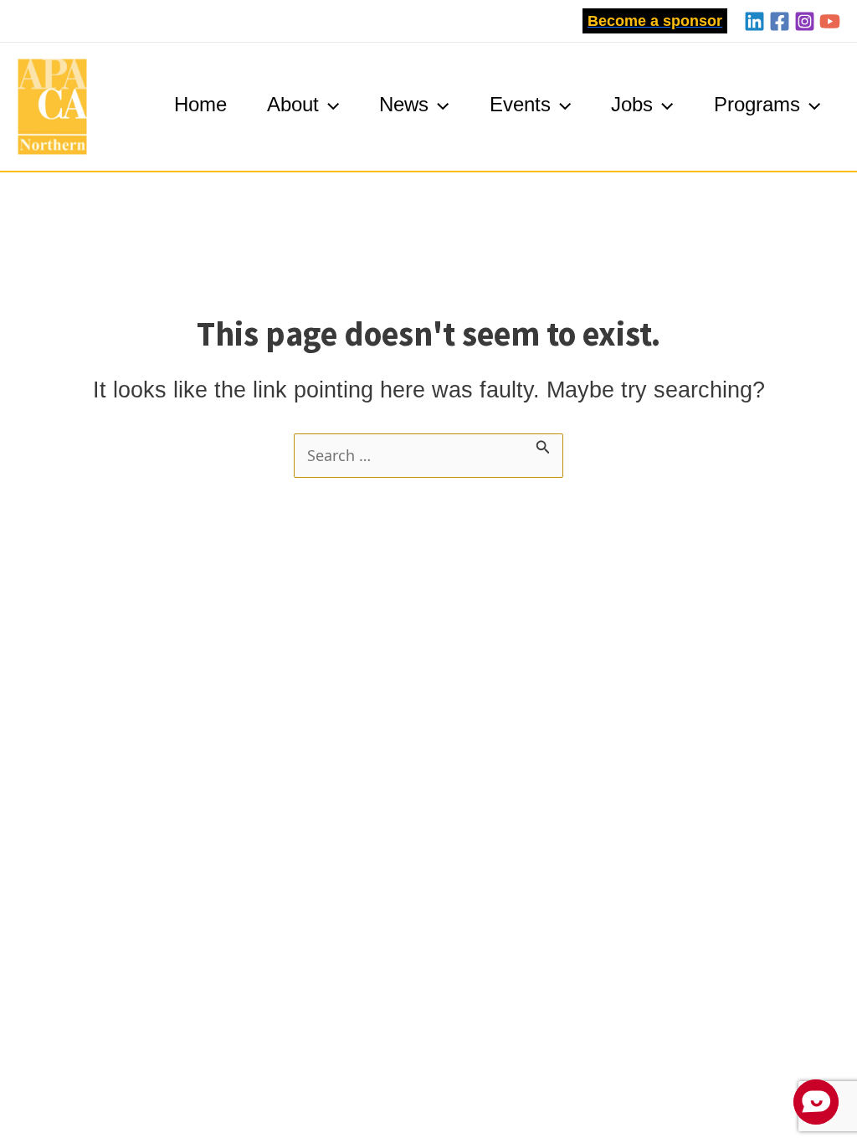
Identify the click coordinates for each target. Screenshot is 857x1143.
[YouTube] (829, 21)
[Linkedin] (754, 21)
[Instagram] (804, 21)
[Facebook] (779, 21)
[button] (654, 20)
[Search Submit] (543, 444)
